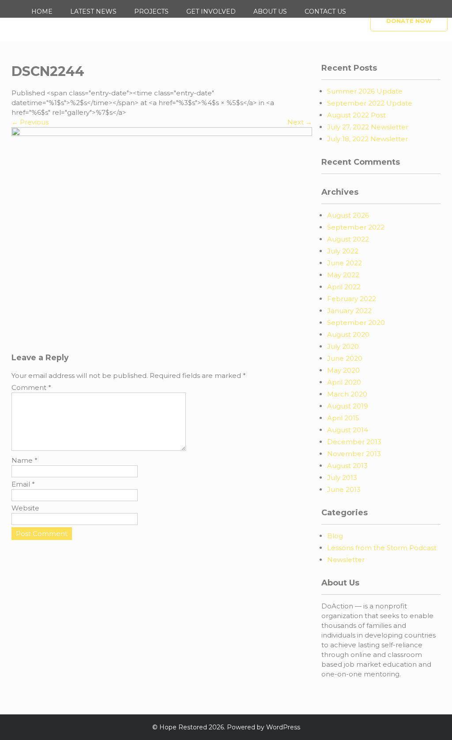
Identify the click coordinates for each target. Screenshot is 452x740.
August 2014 (347, 430)
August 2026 (348, 215)
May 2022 (343, 275)
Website (25, 508)
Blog (335, 536)
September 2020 (356, 322)
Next (299, 122)
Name (24, 460)
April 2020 (344, 382)
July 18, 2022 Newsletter (367, 139)
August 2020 (348, 334)
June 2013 (344, 489)
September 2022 (355, 227)
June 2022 (344, 263)
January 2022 (349, 310)
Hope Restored (183, 727)
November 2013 (354, 453)
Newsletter (346, 559)
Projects (151, 11)
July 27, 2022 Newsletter (367, 127)
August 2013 (347, 465)
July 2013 (342, 477)
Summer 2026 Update (365, 91)
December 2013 (354, 442)
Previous (30, 122)
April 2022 (344, 287)
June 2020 (344, 358)
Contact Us (325, 11)
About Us (270, 11)
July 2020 (343, 346)
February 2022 (351, 298)
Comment (31, 387)
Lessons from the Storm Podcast (382, 548)
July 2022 (342, 251)
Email (23, 484)
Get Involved (211, 11)
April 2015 (343, 418)
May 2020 (343, 370)
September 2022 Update (369, 103)
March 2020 (347, 394)
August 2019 (347, 406)
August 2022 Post (356, 115)
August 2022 (348, 239)
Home (42, 11)
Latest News (93, 11)
